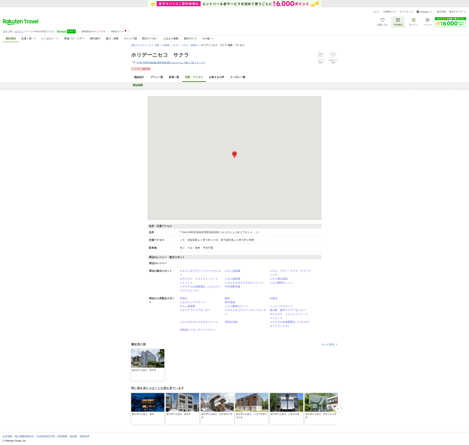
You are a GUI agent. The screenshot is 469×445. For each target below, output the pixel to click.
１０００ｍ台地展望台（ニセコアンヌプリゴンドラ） (200, 288)
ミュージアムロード (281, 306)
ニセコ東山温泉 (279, 278)
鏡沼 (227, 298)
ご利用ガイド (389, 11)
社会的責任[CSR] (46, 436)
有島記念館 (231, 321)
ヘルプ (375, 11)
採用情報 (62, 436)
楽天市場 (441, 11)
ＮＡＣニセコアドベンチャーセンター (200, 272)
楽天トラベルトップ (141, 45)
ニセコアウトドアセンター (195, 309)
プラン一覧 (156, 77)
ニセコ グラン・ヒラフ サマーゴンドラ (290, 272)
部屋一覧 (174, 77)
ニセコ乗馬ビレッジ (281, 282)
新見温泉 (230, 302)
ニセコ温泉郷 (232, 278)
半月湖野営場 (232, 286)
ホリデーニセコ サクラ (160, 55)
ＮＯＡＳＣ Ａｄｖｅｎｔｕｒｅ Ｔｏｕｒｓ (200, 280)
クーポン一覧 (237, 77)
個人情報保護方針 (24, 436)
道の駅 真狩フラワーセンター (288, 309)
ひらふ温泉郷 (232, 270)
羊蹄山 (183, 298)
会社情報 (7, 436)
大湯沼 (273, 298)
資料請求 (84, 436)
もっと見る (327, 344)
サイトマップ (406, 11)
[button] (162, 351)
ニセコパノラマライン (192, 302)
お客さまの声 (216, 77)
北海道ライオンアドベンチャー (198, 329)
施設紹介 (139, 77)
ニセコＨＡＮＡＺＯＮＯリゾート (244, 282)
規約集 (73, 436)
